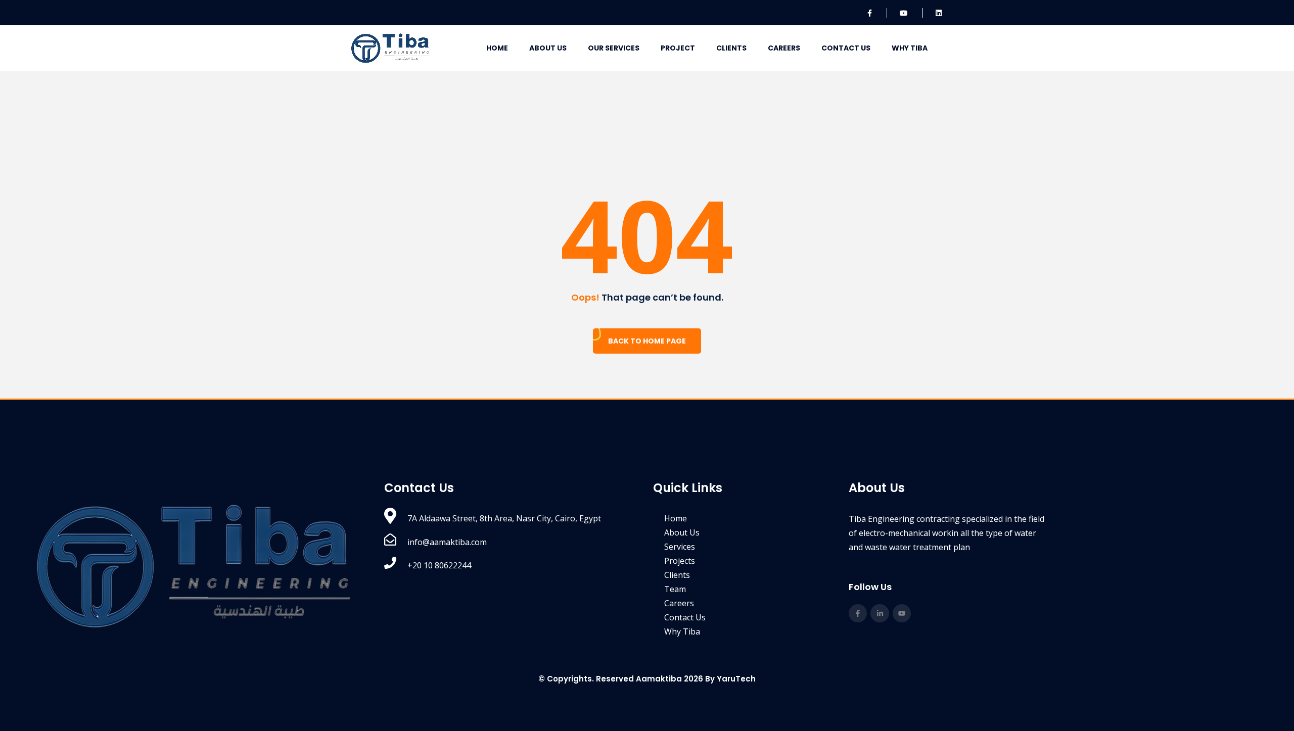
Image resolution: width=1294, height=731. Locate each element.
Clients (731, 48)
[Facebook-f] (858, 613)
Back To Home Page (647, 341)
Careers (784, 48)
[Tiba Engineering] (390, 48)
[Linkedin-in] (879, 613)
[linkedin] (939, 13)
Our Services (613, 48)
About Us (548, 48)
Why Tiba (910, 48)
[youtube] (905, 13)
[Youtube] (902, 613)
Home (497, 48)
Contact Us (845, 48)
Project (678, 48)
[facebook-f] (870, 13)
